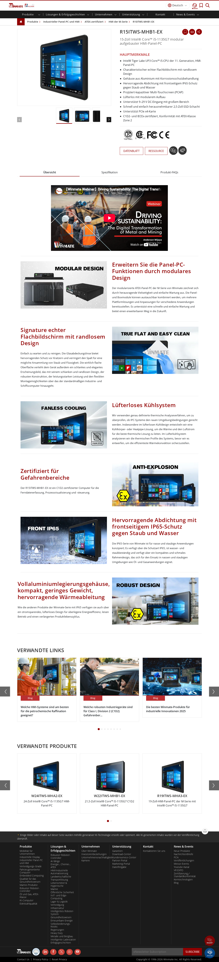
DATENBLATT (131, 151)
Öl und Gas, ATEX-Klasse (29, 896)
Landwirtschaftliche (61, 876)
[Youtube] (77, 952)
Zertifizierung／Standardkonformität (185, 875)
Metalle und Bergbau (62, 936)
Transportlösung (59, 879)
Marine (54, 889)
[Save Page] (185, 31)
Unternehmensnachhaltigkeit (94, 857)
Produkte (32, 21)
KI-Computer (26, 900)
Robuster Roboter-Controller (30, 890)
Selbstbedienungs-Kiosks (61, 925)
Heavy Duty (57, 933)
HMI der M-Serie (118, 21)
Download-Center (121, 854)
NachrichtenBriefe (183, 854)
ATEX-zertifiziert (94, 21)
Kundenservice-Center (124, 857)
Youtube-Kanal (181, 867)
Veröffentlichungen (184, 860)
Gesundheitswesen (61, 917)
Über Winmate (89, 850)
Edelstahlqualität (28, 903)
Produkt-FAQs (169, 172)
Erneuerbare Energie (62, 920)
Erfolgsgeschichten (61, 942)
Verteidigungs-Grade (31, 866)
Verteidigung (57, 904)
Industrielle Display (30, 857)
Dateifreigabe (119, 867)
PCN (176, 857)
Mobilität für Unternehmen (27, 852)
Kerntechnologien (183, 879)
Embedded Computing (32, 875)
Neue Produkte (182, 850)
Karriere (85, 860)
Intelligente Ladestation (63, 939)
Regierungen (57, 929)
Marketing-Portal (121, 863)
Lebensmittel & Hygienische (59, 884)
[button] (210, 941)
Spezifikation (109, 172)
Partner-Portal (119, 860)
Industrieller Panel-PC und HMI (61, 21)
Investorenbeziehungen (94, 854)
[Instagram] (69, 952)
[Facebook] (53, 952)
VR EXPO (178, 870)
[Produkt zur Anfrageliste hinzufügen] (173, 152)
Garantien (117, 850)
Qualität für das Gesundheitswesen (30, 880)
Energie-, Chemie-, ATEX (60, 866)
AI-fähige (55, 861)
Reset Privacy (59, 959)
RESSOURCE (156, 151)
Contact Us (23, 959)
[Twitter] (61, 952)
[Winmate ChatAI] (210, 953)
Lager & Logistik (59, 901)
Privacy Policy (40, 959)
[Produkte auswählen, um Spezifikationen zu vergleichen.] (182, 152)
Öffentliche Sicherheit (62, 892)
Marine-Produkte (29, 885)
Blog (176, 882)
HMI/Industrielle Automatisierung (59, 872)
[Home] (21, 22)
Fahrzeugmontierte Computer (30, 871)
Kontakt (160, 14)
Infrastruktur (57, 908)
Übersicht (49, 172)
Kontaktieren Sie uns (154, 850)
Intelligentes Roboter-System (62, 913)
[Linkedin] (45, 952)
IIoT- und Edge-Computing (59, 897)
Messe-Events (181, 863)
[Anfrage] (192, 32)
